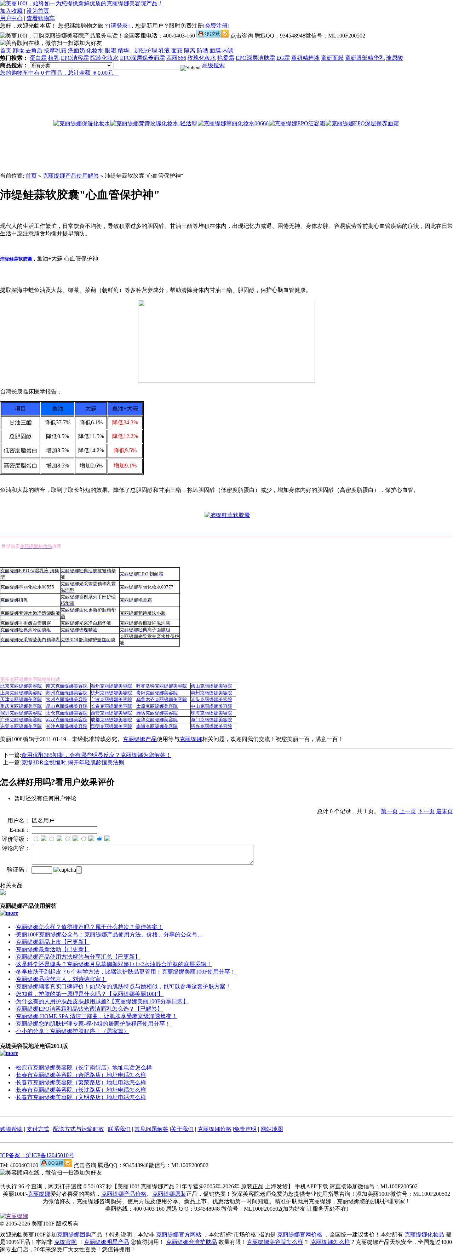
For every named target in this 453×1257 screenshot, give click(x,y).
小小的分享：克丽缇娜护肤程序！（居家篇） (72, 1031)
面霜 (177, 50)
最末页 (444, 811)
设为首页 (38, 11)
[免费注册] (216, 26)
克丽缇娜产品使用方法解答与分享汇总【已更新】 (78, 957)
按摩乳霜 (55, 50)
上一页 (407, 811)
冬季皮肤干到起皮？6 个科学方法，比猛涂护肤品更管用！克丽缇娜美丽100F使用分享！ (126, 972)
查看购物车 (41, 18)
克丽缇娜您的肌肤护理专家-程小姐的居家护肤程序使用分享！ (93, 1024)
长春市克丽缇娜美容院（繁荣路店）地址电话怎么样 (81, 1082)
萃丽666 (176, 58)
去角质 (33, 50)
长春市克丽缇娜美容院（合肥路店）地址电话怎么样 (81, 1075)
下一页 (426, 811)
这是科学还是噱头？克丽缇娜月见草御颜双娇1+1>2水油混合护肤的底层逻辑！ (114, 964)
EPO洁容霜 (75, 58)
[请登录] (119, 26)
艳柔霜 (225, 58)
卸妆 (18, 50)
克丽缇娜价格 (214, 1129)
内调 (228, 50)
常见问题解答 (151, 1129)
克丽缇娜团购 (74, 1235)
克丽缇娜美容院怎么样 (275, 1242)
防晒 (202, 50)
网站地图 (271, 1129)
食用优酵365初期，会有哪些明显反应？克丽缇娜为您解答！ (96, 755)
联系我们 (119, 1129)
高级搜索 (213, 65)
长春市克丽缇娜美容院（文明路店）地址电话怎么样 (81, 1097)
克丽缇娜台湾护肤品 (191, 1242)
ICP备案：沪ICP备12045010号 (37, 1155)
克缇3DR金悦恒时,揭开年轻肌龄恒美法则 (72, 762)
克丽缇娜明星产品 (106, 1242)
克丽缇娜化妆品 (424, 1235)
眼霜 (110, 50)
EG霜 (283, 58)
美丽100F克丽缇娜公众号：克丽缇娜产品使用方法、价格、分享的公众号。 (109, 934)
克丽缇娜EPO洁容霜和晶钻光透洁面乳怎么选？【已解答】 (89, 1009)
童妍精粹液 (305, 58)
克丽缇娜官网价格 (299, 1235)
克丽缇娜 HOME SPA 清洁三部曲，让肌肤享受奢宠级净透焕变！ (96, 1016)
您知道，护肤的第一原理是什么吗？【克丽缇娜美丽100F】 (90, 994)
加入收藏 (11, 11)
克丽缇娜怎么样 (330, 1242)
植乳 (53, 58)
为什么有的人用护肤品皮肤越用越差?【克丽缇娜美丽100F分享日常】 (102, 1001)
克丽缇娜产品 (140, 739)
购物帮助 (11, 1129)
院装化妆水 (104, 58)
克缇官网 (65, 1242)
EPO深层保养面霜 (142, 58)
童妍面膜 (332, 58)
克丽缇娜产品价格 (124, 1194)
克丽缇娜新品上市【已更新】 (53, 942)
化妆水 (94, 50)
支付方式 (38, 1129)
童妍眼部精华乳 (365, 58)
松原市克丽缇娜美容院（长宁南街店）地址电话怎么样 (84, 1067)
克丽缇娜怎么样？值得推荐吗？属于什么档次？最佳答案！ (89, 927)
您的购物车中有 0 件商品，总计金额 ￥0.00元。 (59, 73)
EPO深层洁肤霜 (255, 58)
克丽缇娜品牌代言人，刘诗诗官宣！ (61, 979)
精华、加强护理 (137, 50)
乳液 (164, 50)
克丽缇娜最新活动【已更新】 (53, 949)
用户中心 (11, 18)
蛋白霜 (38, 58)
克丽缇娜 (190, 739)
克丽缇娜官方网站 (178, 1235)
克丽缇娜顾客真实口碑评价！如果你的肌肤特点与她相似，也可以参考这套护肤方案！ (123, 986)
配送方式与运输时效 (78, 1129)
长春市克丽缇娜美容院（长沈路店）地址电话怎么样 (81, 1090)
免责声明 (245, 1129)
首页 (5, 50)
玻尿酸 (394, 58)
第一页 (389, 811)
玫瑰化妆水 (202, 58)
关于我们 (182, 1129)
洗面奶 (76, 50)
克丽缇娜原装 (169, 1194)
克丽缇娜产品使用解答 (70, 176)
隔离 (189, 50)
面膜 (215, 50)
